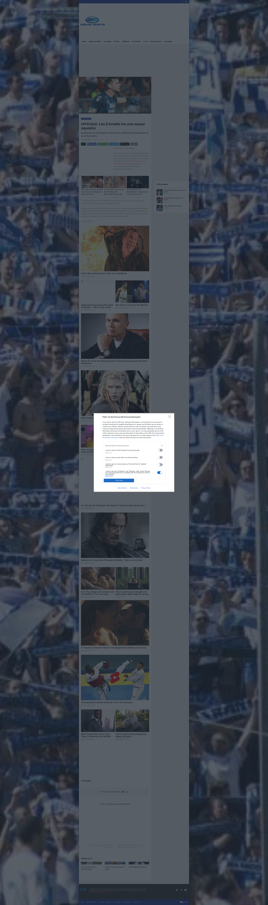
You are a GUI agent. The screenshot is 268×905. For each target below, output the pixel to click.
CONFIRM (119, 480)
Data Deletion (122, 488)
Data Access (134, 488)
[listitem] (134, 445)
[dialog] (134, 452)
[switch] (160, 450)
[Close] (170, 417)
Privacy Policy (145, 488)
